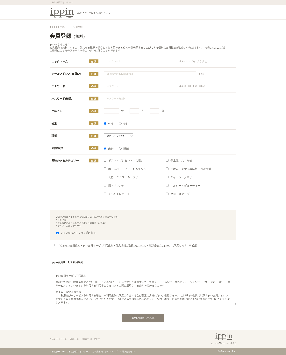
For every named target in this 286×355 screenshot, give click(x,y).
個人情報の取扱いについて (131, 245)
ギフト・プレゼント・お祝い (126, 160)
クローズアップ (179, 193)
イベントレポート (119, 193)
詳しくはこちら (215, 47)
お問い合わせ (125, 351)
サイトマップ (111, 351)
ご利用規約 (97, 351)
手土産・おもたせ (181, 160)
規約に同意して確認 (143, 318)
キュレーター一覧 (58, 339)
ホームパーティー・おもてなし (127, 168)
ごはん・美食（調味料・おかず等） (192, 168)
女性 (126, 123)
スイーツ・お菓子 (181, 177)
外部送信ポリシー (159, 245)
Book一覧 (74, 339)
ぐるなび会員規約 (70, 245)
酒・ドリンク (116, 185)
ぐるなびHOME (57, 351)
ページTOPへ (275, 344)
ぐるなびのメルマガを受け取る (78, 232)
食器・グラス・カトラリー (124, 177)
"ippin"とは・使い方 (91, 339)
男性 (110, 123)
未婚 (110, 148)
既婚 (126, 148)
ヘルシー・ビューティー (185, 185)
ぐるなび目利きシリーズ (78, 351)
